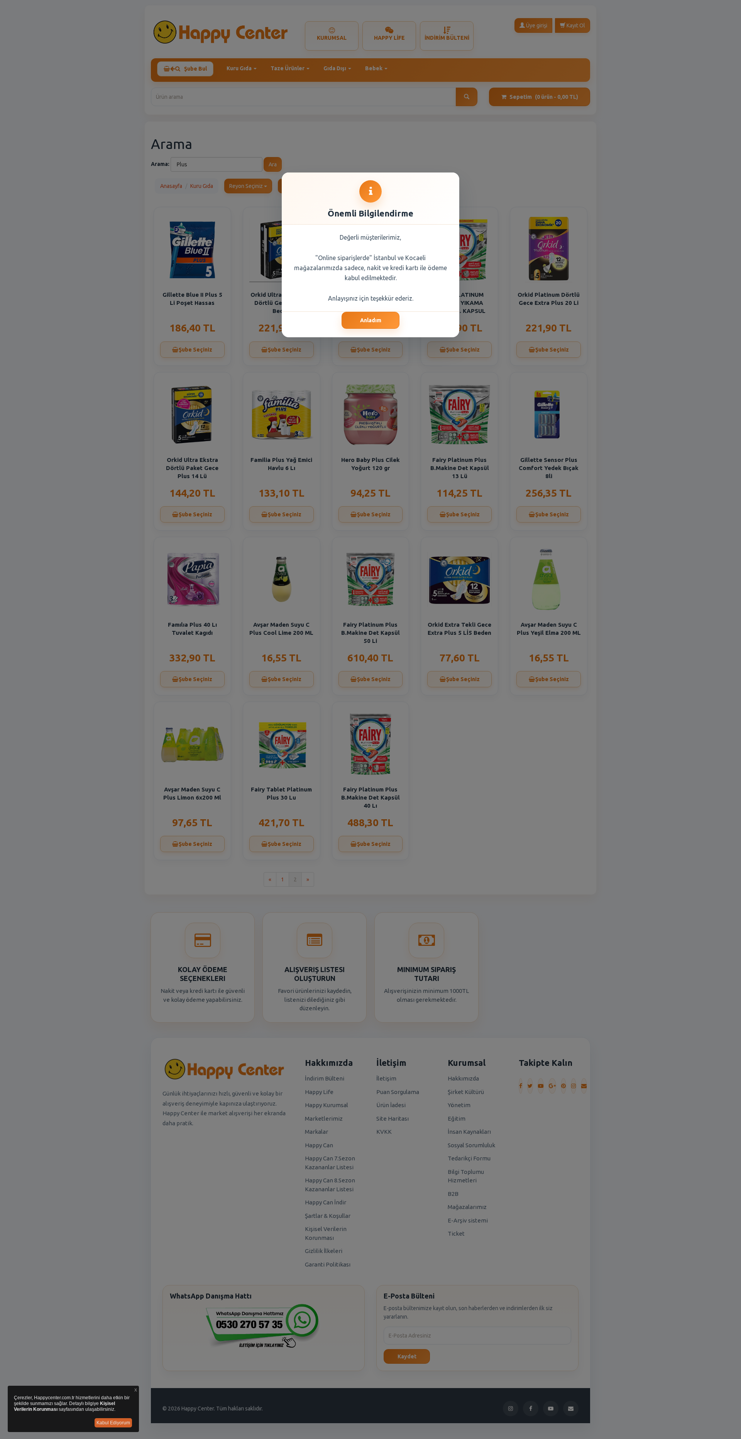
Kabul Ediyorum (113, 1422)
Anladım (370, 320)
